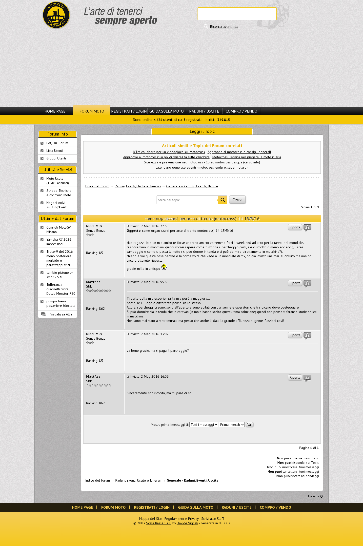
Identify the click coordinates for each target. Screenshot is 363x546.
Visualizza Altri (61, 314)
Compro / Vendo (241, 111)
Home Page (54, 111)
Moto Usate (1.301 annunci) (57, 180)
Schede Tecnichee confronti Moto (58, 192)
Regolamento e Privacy (181, 518)
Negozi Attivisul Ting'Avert (56, 204)
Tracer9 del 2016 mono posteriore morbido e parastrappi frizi (59, 258)
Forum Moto (92, 111)
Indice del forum (97, 186)
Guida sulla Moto (166, 111)
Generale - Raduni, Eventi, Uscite (192, 186)
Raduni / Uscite (204, 111)
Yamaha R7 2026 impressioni (58, 241)
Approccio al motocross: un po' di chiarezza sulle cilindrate (166, 157)
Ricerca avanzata (224, 26)
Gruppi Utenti (56, 158)
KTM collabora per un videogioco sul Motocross (169, 152)
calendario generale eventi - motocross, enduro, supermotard (201, 167)
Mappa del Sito (150, 518)
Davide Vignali (187, 523)
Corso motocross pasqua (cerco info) (233, 162)
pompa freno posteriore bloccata (60, 303)
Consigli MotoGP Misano (58, 229)
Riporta (295, 227)
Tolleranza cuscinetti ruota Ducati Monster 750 (60, 289)
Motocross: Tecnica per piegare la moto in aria (246, 157)
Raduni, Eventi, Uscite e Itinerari (138, 186)
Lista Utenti (54, 150)
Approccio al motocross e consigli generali (239, 152)
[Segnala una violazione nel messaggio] (307, 228)
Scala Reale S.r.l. (158, 523)
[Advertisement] (181, 67)
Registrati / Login (129, 111)
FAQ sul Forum (57, 143)
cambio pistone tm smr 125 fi (60, 274)
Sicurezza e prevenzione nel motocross (173, 162)
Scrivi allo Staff (212, 518)
